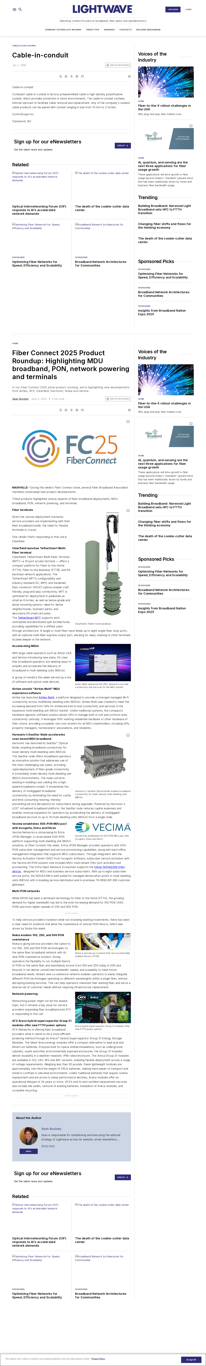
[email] (82, 76)
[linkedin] (66, 76)
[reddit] (76, 76)
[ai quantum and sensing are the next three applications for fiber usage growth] (166, 138)
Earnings (109, 30)
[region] (103, 1360)
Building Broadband (148, 30)
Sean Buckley (20, 398)
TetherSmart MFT (29, 617)
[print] (129, 76)
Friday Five (92, 30)
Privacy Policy (98, 1359)
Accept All (191, 1360)
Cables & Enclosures (24, 46)
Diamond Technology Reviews (63, 30)
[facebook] (60, 76)
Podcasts (126, 30)
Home (141, 101)
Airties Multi (46, 697)
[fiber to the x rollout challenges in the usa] (166, 82)
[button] (14, 9)
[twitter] (71, 76)
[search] (20, 9)
